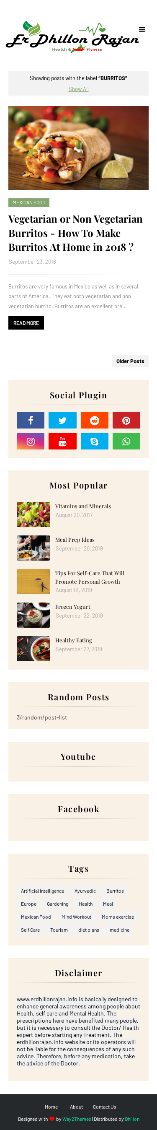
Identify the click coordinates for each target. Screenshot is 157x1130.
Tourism (59, 930)
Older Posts (130, 361)
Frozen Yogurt (72, 606)
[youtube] (62, 441)
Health (86, 904)
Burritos (115, 891)
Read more (26, 323)
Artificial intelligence (42, 891)
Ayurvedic (85, 891)
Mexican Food (36, 917)
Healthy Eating (73, 640)
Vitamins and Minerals (83, 505)
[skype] (94, 441)
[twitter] (62, 420)
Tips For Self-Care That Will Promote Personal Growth (89, 577)
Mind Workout (76, 917)
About (76, 1106)
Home (51, 1106)
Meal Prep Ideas (75, 539)
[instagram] (30, 441)
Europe (28, 904)
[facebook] (30, 420)
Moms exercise (118, 917)
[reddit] (94, 420)
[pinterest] (126, 420)
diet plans (88, 930)
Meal (108, 904)
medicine (119, 930)
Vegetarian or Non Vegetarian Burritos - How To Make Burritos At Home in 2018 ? (75, 232)
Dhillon (132, 1119)
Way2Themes (76, 1119)
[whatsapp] (126, 441)
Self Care (30, 930)
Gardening (57, 904)
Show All (79, 89)
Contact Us (104, 1106)
